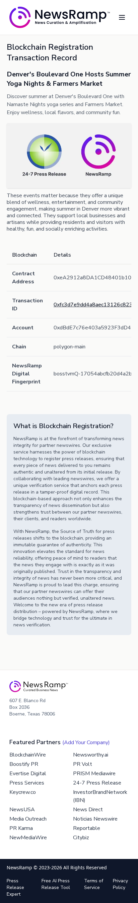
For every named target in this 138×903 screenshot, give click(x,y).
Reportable (86, 828)
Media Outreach (28, 819)
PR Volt (82, 764)
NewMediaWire (28, 837)
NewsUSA (22, 809)
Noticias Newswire (95, 819)
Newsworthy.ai (90, 755)
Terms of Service (93, 884)
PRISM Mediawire (94, 773)
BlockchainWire (27, 755)
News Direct (88, 809)
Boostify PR (23, 764)
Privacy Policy (120, 884)
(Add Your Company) (86, 742)
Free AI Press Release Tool (56, 884)
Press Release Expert (15, 887)
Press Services (26, 783)
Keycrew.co (22, 792)
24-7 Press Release (97, 783)
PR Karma (21, 828)
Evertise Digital (27, 773)
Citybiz (81, 837)
